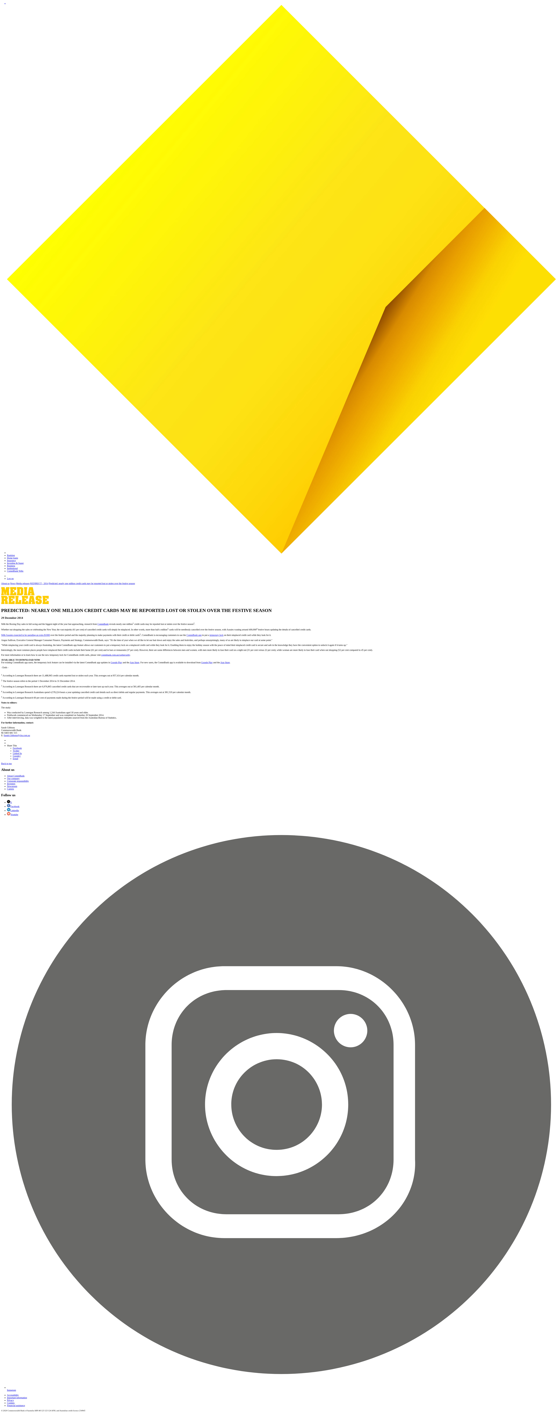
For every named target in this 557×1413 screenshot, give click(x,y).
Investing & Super (15, 563)
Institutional (12, 568)
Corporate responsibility (18, 781)
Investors (11, 783)
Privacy (10, 1400)
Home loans (12, 558)
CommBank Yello (15, 571)
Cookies (11, 1403)
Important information (17, 1397)
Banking (11, 555)
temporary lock (216, 635)
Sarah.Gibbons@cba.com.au (17, 735)
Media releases (23, 583)
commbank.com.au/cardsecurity (115, 655)
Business (11, 566)
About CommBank (16, 776)
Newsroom (12, 786)
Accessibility (13, 1395)
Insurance (11, 560)
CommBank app (194, 635)
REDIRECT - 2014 (39, 583)
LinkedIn (14, 810)
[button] (281, 3)
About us (5, 583)
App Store (134, 662)
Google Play (116, 662)
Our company (13, 778)
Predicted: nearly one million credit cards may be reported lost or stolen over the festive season (92, 583)
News (13, 583)
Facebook (14, 806)
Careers (10, 789)
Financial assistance (16, 1405)
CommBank (103, 624)
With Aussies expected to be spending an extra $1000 (25, 635)
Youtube (14, 814)
